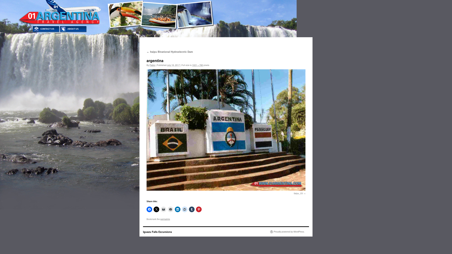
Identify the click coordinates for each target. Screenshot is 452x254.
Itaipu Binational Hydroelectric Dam (170, 51)
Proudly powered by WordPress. (289, 232)
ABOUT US (73, 29)
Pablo (152, 65)
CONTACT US (47, 29)
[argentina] (226, 130)
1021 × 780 (197, 65)
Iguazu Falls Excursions (157, 232)
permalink (165, 218)
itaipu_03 (298, 193)
